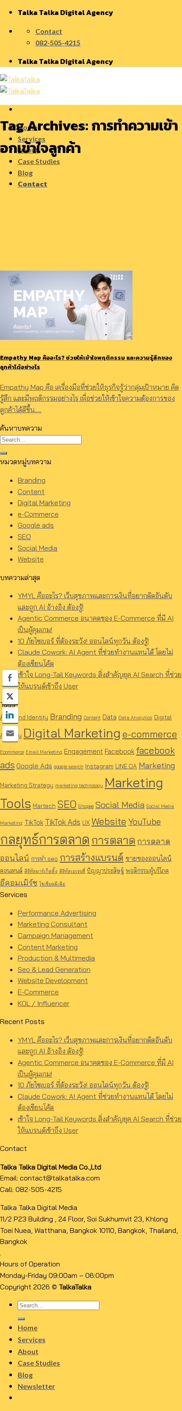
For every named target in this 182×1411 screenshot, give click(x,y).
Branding (32, 480)
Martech (44, 805)
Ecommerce (12, 752)
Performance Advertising (57, 912)
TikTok (33, 822)
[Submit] (3, 453)
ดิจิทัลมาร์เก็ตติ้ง (40, 871)
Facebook (119, 751)
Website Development (53, 980)
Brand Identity (28, 717)
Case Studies (39, 161)
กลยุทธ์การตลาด (45, 839)
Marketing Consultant (52, 924)
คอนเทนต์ (11, 870)
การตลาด (113, 840)
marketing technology (79, 785)
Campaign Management (55, 935)
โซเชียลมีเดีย (52, 884)
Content (31, 491)
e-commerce (149, 734)
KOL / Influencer (43, 1003)
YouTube (144, 821)
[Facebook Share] (10, 678)
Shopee (86, 806)
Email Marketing (44, 752)
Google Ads (34, 766)
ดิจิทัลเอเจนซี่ (72, 871)
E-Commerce (38, 991)
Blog (25, 172)
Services (32, 1339)
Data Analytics (135, 718)
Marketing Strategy (26, 785)
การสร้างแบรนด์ (92, 857)
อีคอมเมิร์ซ (19, 883)
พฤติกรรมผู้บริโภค (147, 870)
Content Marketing (48, 946)
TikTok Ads (62, 821)
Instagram (99, 766)
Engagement (83, 751)
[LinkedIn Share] (10, 715)
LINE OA (126, 766)
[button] (91, 1230)
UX (86, 822)
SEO (24, 536)
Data (109, 717)
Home (28, 1327)
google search (68, 766)
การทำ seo (44, 858)
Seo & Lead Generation (54, 969)
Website (31, 559)
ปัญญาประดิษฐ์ (105, 870)
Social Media (37, 548)
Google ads (36, 525)
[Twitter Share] (10, 696)
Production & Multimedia (56, 957)
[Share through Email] (10, 733)
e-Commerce (38, 514)
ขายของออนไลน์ (148, 858)
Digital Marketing (44, 502)
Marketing (157, 765)
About (28, 1351)
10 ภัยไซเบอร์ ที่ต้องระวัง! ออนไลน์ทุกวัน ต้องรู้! (83, 641)
